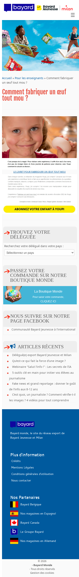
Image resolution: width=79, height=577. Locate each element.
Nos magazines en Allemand (38, 541)
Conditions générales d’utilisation (32, 474)
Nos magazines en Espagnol (38, 513)
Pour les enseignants (29, 78)
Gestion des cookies (42, 573)
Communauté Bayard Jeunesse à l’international (43, 329)
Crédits (16, 461)
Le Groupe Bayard (32, 532)
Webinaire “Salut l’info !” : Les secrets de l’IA (41, 367)
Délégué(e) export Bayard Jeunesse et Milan (42, 355)
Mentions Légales (22, 467)
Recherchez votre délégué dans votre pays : (34, 246)
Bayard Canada (29, 523)
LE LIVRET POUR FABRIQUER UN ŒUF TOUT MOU (39, 171)
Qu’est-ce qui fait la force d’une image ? (39, 361)
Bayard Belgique (30, 504)
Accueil (7, 78)
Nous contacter (21, 480)
